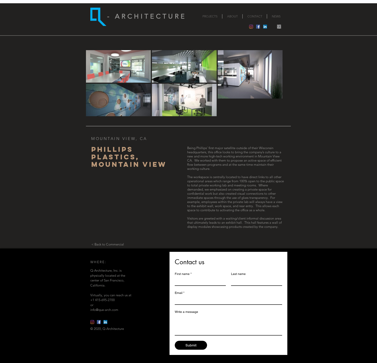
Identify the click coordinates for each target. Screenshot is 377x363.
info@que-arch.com (104, 310)
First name (183, 274)
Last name (238, 274)
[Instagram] (251, 27)
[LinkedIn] (265, 27)
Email (179, 293)
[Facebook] (258, 27)
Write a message (186, 312)
